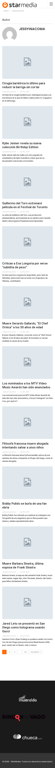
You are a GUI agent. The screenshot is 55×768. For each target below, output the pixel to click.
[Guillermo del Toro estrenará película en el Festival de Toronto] (27, 182)
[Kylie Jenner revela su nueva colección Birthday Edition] (27, 122)
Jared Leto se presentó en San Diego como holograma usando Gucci (23, 627)
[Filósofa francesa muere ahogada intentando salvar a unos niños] (27, 422)
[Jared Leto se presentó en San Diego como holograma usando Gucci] (27, 603)
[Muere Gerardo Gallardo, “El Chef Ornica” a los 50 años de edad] (27, 302)
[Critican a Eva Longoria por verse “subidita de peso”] (27, 242)
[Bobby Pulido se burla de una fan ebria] (27, 482)
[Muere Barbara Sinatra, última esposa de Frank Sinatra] (27, 542)
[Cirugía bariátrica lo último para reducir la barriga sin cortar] (27, 62)
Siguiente (35, 652)
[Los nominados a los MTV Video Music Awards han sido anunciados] (27, 362)
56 (25, 652)
